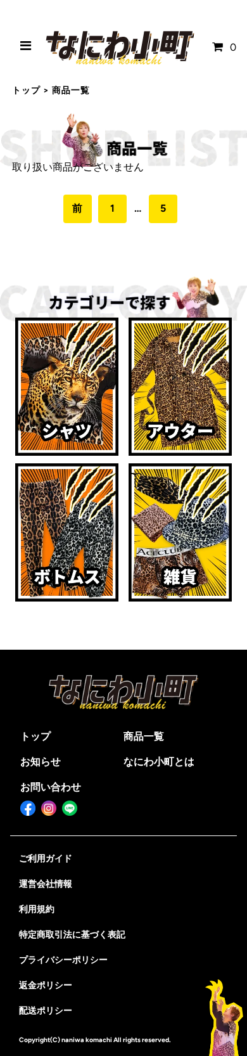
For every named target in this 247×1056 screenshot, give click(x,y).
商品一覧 (144, 736)
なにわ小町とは (159, 762)
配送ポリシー (45, 1010)
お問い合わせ (50, 787)
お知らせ (40, 762)
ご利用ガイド (45, 858)
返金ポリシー (45, 985)
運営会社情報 (45, 883)
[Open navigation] (26, 47)
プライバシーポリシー (63, 959)
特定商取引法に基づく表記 (72, 934)
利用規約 (36, 909)
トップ (26, 90)
